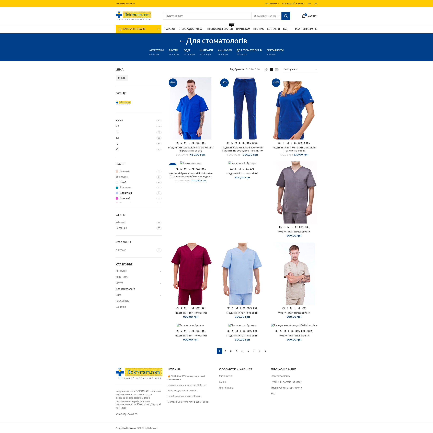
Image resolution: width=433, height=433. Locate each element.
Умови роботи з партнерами (286, 388)
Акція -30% (122, 277)
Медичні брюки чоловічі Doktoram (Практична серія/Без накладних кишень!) (191, 176)
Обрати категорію (265, 16)
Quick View (211, 83)
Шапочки (121, 307)
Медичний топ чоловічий (242, 173)
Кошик (222, 382)
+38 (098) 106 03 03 (126, 414)
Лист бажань (226, 388)
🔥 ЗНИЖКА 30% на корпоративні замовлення (186, 378)
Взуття (119, 283)
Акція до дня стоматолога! (182, 390)
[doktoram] (127, 103)
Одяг (118, 295)
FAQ (273, 394)
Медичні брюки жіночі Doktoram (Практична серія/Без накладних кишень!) (242, 150)
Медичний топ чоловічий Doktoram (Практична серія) (190, 149)
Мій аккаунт (225, 376)
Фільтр (122, 78)
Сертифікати (122, 301)
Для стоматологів (125, 289)
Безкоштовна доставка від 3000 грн (186, 385)
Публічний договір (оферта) (286, 382)
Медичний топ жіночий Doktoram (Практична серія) (294, 149)
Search (285, 16)
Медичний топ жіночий (294, 335)
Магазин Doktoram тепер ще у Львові (188, 401)
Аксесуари (121, 271)
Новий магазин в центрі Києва (184, 396)
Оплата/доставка (280, 376)
